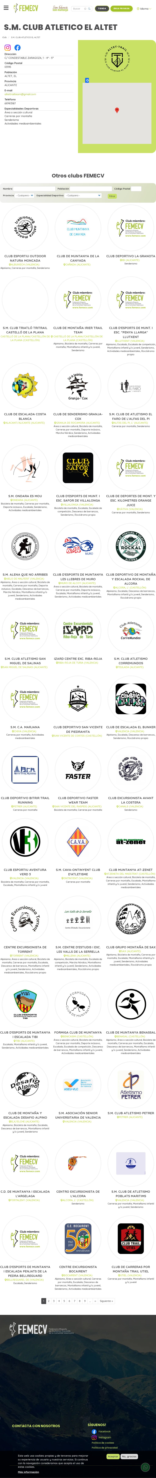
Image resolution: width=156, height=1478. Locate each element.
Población (63, 188)
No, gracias (129, 1456)
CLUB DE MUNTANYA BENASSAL (131, 1032)
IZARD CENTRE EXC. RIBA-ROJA (78, 659)
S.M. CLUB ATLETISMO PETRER (131, 1113)
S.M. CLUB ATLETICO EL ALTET (25, 37)
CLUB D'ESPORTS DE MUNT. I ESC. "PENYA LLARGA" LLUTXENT (131, 332)
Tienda (102, 8)
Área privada (121, 8)
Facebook (104, 1431)
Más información (28, 1472)
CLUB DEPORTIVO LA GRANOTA (130, 256)
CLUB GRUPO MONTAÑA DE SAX (131, 947)
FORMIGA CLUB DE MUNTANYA (78, 1032)
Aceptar (113, 1456)
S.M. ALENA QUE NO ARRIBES (25, 574)
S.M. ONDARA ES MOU (25, 496)
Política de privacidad (105, 1447)
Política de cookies (103, 1443)
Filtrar (112, 196)
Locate (87, 80)
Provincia (8, 195)
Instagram (104, 1437)
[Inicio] (33, 8)
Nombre (7, 188)
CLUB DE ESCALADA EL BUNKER (130, 727)
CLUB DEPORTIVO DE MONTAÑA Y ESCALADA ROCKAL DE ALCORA (131, 579)
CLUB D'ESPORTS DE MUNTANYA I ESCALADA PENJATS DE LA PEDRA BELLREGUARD (25, 1271)
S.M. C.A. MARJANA (25, 727)
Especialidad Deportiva (50, 195)
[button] (117, 110)
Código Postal (122, 188)
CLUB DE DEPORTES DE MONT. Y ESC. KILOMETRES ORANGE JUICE (131, 500)
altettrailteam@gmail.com (20, 94)
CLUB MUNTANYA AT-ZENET (131, 870)
